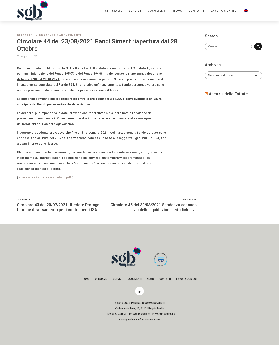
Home (86, 279)
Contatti (196, 10)
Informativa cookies (149, 319)
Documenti (157, 10)
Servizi (135, 10)
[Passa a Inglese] (246, 10)
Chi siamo (114, 10)
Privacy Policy (127, 319)
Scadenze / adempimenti (60, 35)
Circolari (25, 35)
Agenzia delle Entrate (228, 94)
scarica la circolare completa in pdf (45, 177)
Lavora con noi (224, 10)
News (177, 10)
